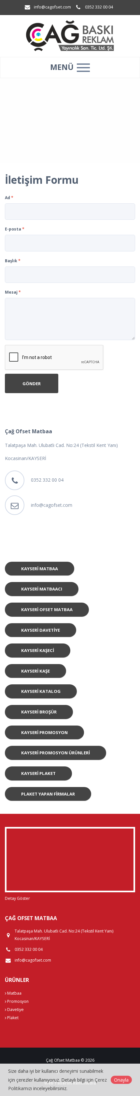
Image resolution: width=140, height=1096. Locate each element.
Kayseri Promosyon (44, 732)
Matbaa (13, 993)
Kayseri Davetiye (40, 630)
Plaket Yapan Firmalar (48, 794)
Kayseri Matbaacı (41, 589)
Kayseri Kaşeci (37, 650)
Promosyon (17, 1001)
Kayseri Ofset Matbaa (47, 609)
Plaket (12, 1017)
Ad (9, 197)
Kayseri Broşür (39, 712)
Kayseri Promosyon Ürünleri (55, 753)
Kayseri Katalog (41, 691)
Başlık (13, 261)
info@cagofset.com (52, 7)
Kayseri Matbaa (39, 569)
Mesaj (13, 292)
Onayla (121, 1080)
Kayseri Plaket (38, 773)
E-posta (14, 229)
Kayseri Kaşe (35, 671)
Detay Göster (17, 898)
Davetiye (15, 1009)
